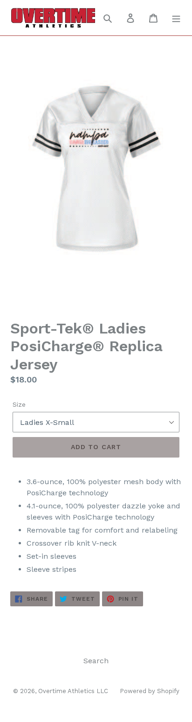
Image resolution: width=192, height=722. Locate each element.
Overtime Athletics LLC (73, 690)
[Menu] (176, 18)
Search (96, 660)
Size (19, 404)
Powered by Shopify (149, 690)
